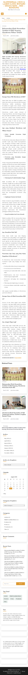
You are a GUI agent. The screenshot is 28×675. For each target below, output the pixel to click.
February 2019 (8, 445)
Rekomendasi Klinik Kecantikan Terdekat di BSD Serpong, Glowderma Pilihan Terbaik (14, 552)
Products (6, 522)
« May (4, 493)
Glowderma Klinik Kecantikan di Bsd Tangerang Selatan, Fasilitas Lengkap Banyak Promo (14, 414)
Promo (6, 524)
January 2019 (7, 448)
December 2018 (8, 450)
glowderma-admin (15, 35)
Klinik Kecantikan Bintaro (10, 519)
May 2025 (6, 438)
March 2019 (7, 443)
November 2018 (8, 453)
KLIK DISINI (18, 357)
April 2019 (6, 441)
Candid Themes (17, 673)
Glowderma (23, 69)
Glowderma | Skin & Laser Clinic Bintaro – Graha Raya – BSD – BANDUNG (14, 5)
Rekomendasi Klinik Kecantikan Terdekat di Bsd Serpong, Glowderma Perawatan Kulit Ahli (13, 386)
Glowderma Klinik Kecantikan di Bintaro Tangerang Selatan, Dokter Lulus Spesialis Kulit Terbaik (14, 574)
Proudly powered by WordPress (11, 671)
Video (5, 529)
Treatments (7, 527)
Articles (4, 26)
